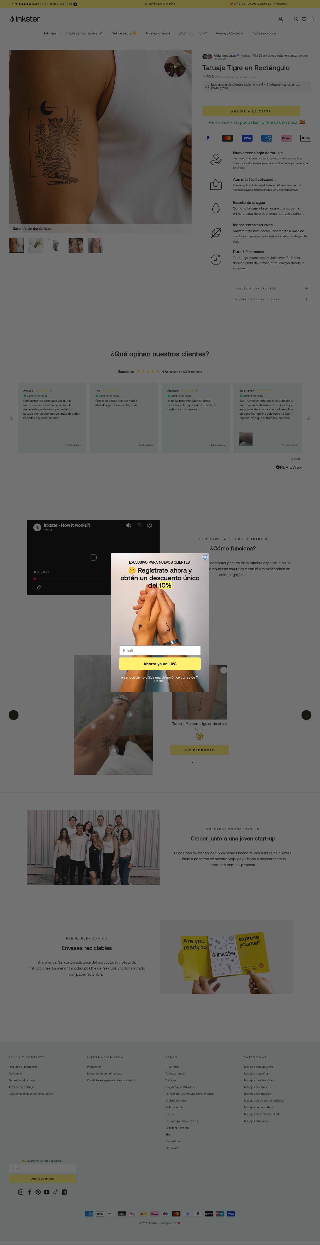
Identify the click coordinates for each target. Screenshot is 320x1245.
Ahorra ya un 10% (160, 664)
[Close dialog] (205, 557)
